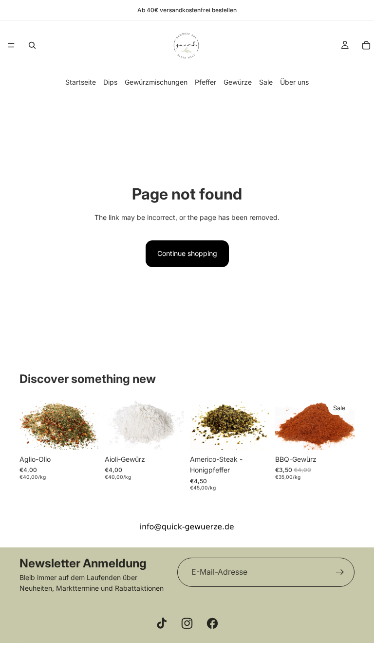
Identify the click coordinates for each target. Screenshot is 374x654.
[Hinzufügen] (84, 435)
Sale (266, 82)
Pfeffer (205, 82)
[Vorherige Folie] (30, 423)
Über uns (294, 82)
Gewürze (238, 82)
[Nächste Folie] (88, 423)
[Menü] (11, 45)
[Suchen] (32, 45)
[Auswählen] (254, 435)
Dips (110, 82)
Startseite (80, 82)
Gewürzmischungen (156, 82)
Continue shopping (187, 253)
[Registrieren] (340, 572)
